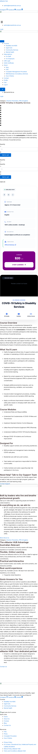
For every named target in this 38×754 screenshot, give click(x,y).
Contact (6, 78)
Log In (6, 84)
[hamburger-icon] (2, 41)
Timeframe (9, 201)
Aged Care (9, 48)
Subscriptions (8, 54)
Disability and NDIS (11, 45)
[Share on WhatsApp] (12, 194)
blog (7, 67)
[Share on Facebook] (4, 194)
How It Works (10, 76)
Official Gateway (9, 245)
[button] (19, 22)
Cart (5, 82)
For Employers (10, 58)
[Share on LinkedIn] (8, 194)
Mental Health (10, 52)
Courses (6, 43)
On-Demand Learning (19, 300)
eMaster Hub (4, 1)
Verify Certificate (9, 63)
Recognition (10, 231)
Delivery (9, 221)
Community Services (12, 50)
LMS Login (7, 61)
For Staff (8, 56)
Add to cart (5, 155)
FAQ (7, 69)
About (6, 65)
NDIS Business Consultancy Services (17, 74)
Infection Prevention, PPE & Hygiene (17, 101)
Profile (6, 80)
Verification (10, 241)
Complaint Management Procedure (16, 71)
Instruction (10, 211)
